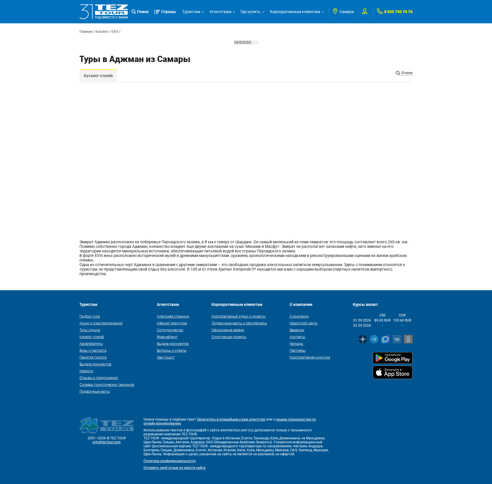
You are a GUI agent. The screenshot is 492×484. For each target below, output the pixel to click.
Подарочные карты (94, 391)
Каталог (101, 31)
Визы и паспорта (92, 350)
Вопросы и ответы (171, 350)
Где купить (251, 11)
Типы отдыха (89, 330)
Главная (85, 31)
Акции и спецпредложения (100, 323)
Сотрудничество (170, 330)
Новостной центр (303, 323)
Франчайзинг (167, 336)
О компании (299, 316)
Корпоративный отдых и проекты (239, 316)
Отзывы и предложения (98, 377)
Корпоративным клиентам (295, 11)
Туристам (191, 11)
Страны (168, 11)
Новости (86, 370)
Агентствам (220, 11)
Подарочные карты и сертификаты (239, 323)
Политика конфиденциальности (170, 461)
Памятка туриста (92, 357)
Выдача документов (95, 364)
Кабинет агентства (172, 323)
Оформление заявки (228, 330)
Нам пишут (166, 357)
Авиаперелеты (91, 343)
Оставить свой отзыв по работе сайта (175, 468)
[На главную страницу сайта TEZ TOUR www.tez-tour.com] (103, 11)
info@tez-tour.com (107, 442)
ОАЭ (114, 31)
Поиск (143, 11)
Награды (296, 343)
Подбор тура (89, 316)
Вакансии (297, 330)
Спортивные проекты (229, 336)
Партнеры (298, 350)
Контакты (297, 336)
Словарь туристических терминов (106, 384)
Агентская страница (173, 316)
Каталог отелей (98, 75)
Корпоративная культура (310, 357)
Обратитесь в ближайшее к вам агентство (231, 419)
